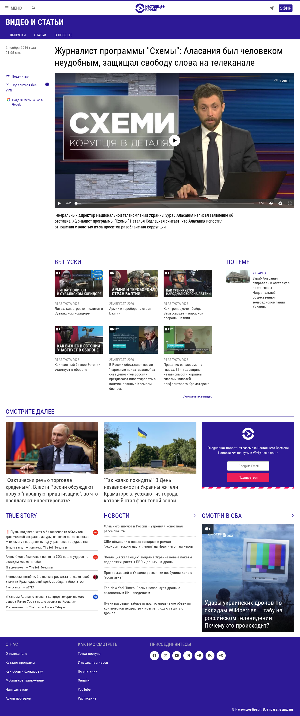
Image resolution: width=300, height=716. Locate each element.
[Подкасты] (221, 655)
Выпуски (18, 35)
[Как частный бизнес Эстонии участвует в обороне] (79, 340)
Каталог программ (20, 662)
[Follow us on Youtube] (176, 655)
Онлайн (84, 680)
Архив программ (18, 698)
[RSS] (210, 655)
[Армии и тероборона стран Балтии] (133, 283)
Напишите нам (17, 689)
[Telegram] (271, 8)
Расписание (87, 698)
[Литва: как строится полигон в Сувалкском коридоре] (79, 283)
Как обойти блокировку (24, 671)
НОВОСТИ (117, 515)
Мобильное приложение (25, 680)
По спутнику (87, 671)
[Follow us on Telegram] (199, 655)
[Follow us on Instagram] (187, 655)
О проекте (63, 35)
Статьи (40, 35)
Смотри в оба (222, 515)
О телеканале (16, 653)
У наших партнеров (93, 662)
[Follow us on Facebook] (154, 655)
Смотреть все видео (197, 396)
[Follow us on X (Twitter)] (165, 655)
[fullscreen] (289, 203)
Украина (259, 273)
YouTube (84, 689)
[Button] (18, 77)
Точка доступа (89, 653)
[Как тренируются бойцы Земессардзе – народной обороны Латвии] (188, 283)
